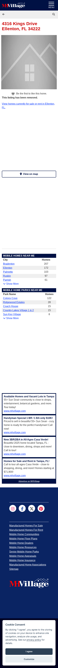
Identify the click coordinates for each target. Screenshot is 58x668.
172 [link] (46, 267)
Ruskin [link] (7, 276)
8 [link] (49, 314)
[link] (54, 14)
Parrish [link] (7, 280)
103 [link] (46, 272)
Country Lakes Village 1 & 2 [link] (18, 310)
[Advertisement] (29, 138)
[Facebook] (22, 508)
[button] (4, 14)
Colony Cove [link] (10, 298)
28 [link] (49, 302)
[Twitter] (31, 508)
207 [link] (46, 263)
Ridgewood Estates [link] (14, 302)
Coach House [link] (10, 306)
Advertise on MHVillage (29, 481)
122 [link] (49, 298)
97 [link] (46, 276)
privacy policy (34, 639)
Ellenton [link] (7, 267)
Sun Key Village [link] (12, 314)
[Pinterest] (41, 508)
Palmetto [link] (8, 272)
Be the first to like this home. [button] (31, 93)
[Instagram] (12, 508)
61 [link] (46, 280)
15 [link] (49, 306)
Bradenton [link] (9, 263)
